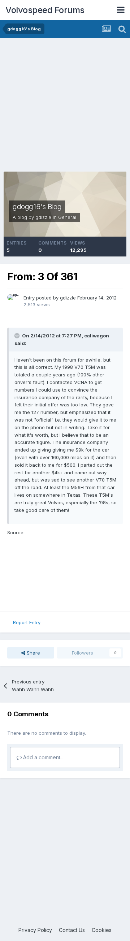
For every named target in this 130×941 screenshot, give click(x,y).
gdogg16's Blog (37, 206)
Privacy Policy (35, 930)
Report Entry (26, 622)
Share (32, 653)
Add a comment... (43, 757)
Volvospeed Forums (44, 10)
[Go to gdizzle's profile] (13, 300)
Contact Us (72, 930)
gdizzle (43, 217)
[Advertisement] (65, 107)
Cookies (102, 930)
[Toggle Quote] (17, 335)
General (67, 217)
